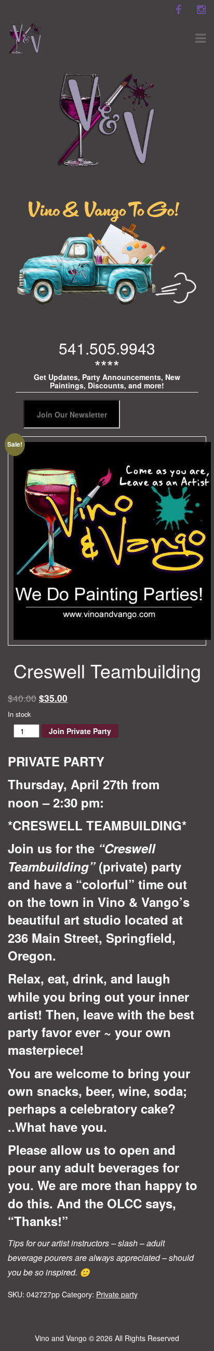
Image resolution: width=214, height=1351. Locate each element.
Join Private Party (80, 731)
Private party (117, 1294)
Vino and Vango (61, 1338)
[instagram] (201, 10)
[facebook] (178, 10)
